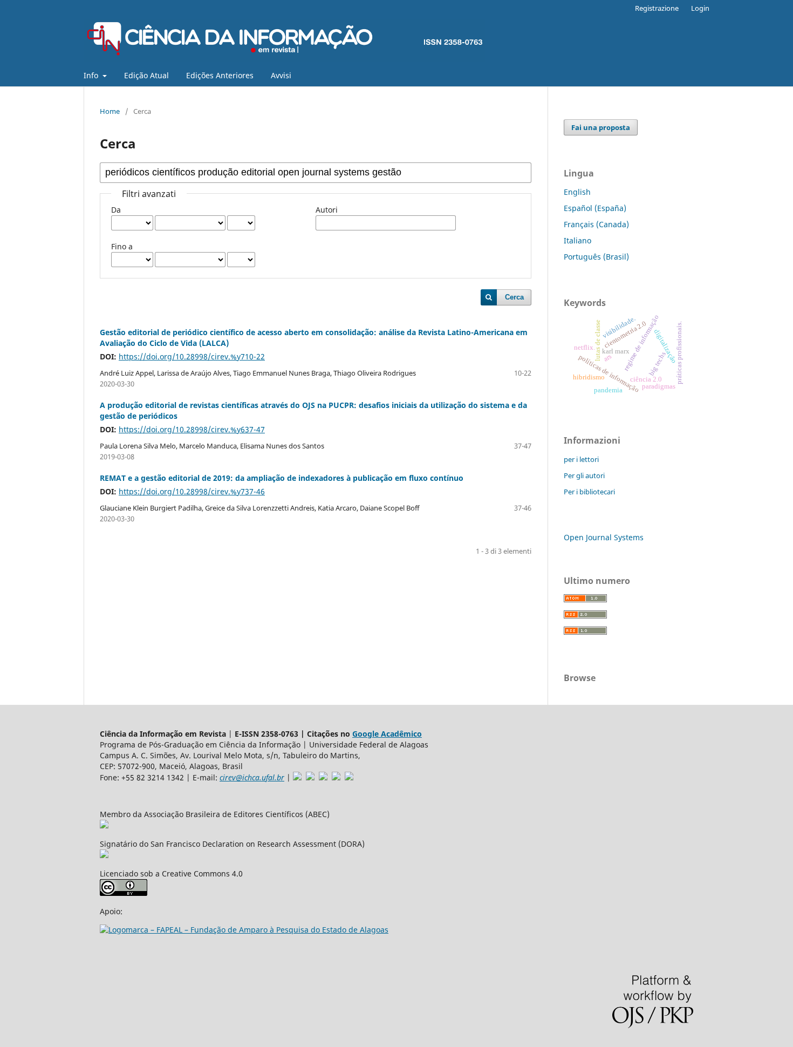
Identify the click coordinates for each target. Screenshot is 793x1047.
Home (110, 111)
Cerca (514, 297)
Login (700, 8)
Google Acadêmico (387, 734)
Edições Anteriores (220, 75)
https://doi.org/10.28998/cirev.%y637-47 (192, 429)
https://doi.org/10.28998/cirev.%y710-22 (192, 356)
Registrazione (657, 8)
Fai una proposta (600, 127)
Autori (327, 210)
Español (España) (595, 208)
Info (92, 75)
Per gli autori (584, 475)
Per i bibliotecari (589, 492)
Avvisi (281, 75)
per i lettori (581, 459)
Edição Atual (146, 75)
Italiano (577, 240)
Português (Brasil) (596, 256)
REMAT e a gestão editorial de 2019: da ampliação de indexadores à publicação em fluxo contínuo (281, 478)
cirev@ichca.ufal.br (252, 777)
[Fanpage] (349, 777)
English (577, 192)
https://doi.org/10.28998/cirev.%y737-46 (192, 491)
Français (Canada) (596, 224)
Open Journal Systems (604, 537)
